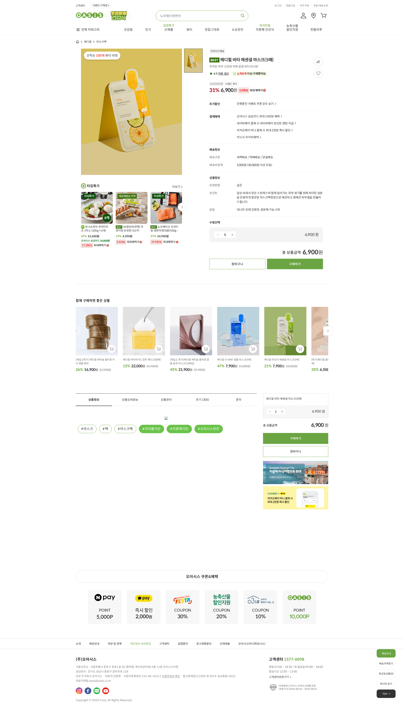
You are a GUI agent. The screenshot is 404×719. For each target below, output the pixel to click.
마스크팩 (101, 41)
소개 (78, 644)
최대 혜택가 (251, 90)
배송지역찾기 (386, 663)
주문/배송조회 (320, 5)
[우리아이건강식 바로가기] (120, 15)
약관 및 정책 (115, 644)
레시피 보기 (386, 683)
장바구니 (237, 264)
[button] (182, 207)
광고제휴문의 (203, 644)
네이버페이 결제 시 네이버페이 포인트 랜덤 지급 (265, 123)
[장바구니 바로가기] (323, 15)
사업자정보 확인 (171, 676)
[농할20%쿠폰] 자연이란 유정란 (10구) (129, 228)
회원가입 (290, 5)
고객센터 (80, 5)
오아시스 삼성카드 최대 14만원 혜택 (258, 116)
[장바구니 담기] (111, 349)
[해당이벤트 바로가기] (105, 592)
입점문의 (183, 644)
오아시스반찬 (209, 429)
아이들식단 (153, 429)
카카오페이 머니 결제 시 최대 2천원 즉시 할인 (263, 130)
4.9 (221, 74)
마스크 (88, 429)
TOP (384, 693)
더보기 (176, 187)
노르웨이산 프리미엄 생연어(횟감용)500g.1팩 (164, 229)
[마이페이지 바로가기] (303, 15)
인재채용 (225, 644)
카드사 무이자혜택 (248, 137)
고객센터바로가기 (279, 677)
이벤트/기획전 (100, 5)
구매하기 (295, 264)
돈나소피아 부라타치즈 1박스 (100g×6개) (94, 228)
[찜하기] (318, 73)
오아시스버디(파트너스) (251, 644)
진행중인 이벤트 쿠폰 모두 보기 (255, 104)
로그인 (278, 5)
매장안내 (94, 644)
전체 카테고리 (90, 30)
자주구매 (304, 5)
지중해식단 (180, 429)
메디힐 (88, 41)
